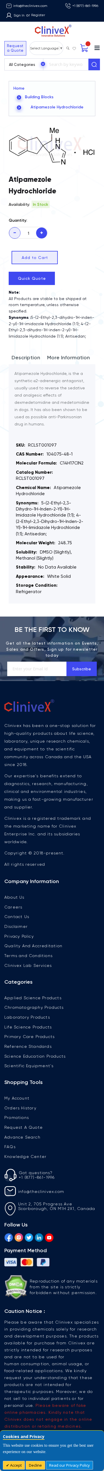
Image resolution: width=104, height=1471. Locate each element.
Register (38, 15)
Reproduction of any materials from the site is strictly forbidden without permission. (64, 1287)
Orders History (20, 1108)
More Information (68, 357)
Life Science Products (28, 1027)
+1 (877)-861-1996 (85, 6)
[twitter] (29, 1236)
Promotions (16, 1117)
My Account (16, 1098)
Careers (13, 907)
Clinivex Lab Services (28, 965)
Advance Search (22, 1137)
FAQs (10, 1146)
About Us (14, 897)
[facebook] (8, 1236)
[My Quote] (84, 48)
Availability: (19, 204)
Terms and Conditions (28, 955)
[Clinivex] (52, 30)
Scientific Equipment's (28, 1065)
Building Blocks (39, 97)
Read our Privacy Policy (69, 1465)
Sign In (19, 15)
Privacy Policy (19, 936)
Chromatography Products (34, 1007)
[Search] (94, 64)
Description (26, 357)
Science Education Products (35, 1056)
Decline (35, 1465)
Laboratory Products (27, 1017)
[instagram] (18, 1236)
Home (19, 88)
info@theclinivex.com (30, 6)
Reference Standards (28, 1046)
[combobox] (65, 64)
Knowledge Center (25, 1156)
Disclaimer (16, 926)
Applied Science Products (33, 998)
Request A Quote (23, 1127)
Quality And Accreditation (33, 945)
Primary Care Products (29, 1036)
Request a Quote (15, 48)
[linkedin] (39, 1236)
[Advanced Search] (68, 47)
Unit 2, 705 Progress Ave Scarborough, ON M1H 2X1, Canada (56, 1206)
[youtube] (49, 1236)
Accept (15, 1465)
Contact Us (16, 916)
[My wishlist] (74, 47)
